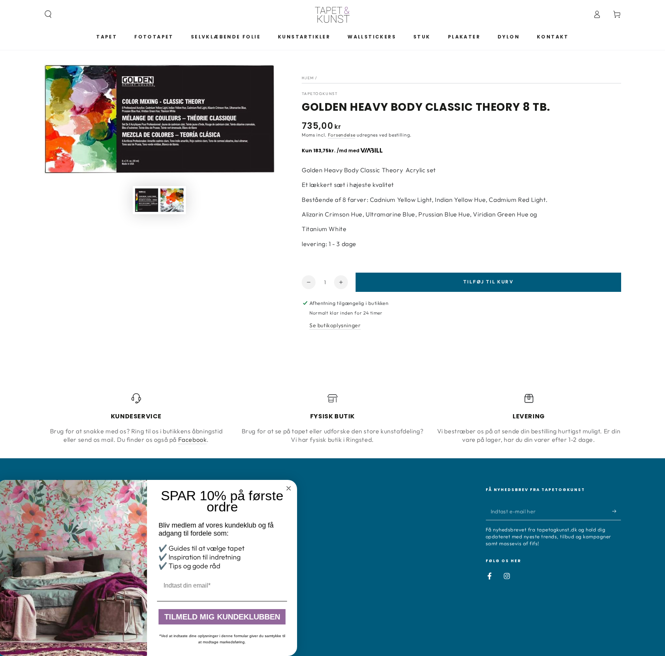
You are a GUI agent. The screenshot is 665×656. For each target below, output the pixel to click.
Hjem (308, 77)
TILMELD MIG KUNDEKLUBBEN (225, 617)
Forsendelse (342, 135)
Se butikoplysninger (335, 325)
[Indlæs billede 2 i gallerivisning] (172, 200)
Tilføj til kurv (488, 282)
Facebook (192, 439)
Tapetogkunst (320, 93)
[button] (48, 14)
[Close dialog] (291, 488)
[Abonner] (616, 511)
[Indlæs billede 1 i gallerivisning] (146, 200)
